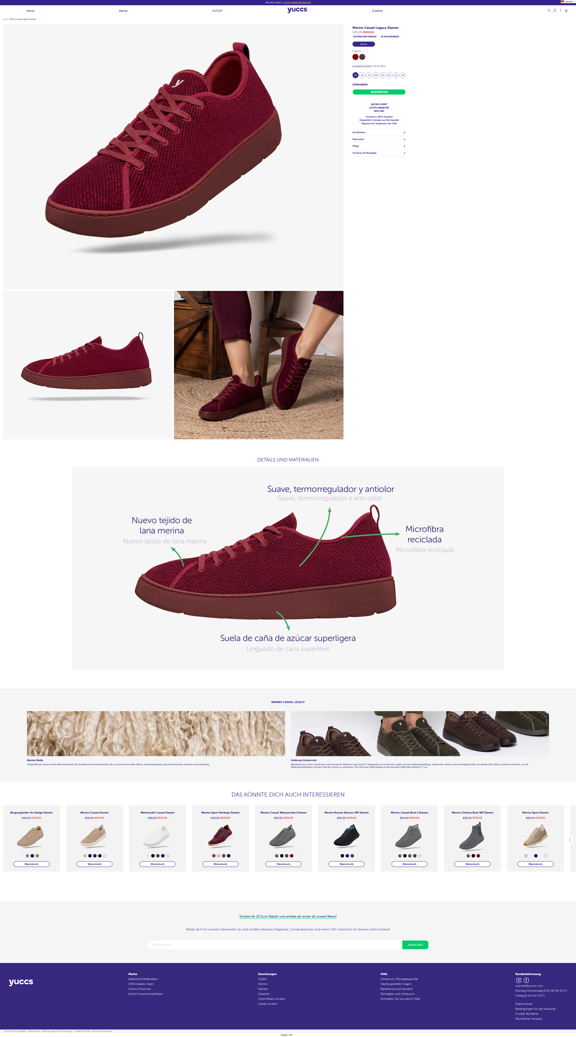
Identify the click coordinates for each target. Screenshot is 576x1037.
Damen (123, 10)
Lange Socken (267, 1003)
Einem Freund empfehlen (145, 994)
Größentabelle (360, 84)
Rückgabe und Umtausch (398, 994)
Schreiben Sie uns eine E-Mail (400, 999)
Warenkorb (31, 864)
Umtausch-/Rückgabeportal (399, 979)
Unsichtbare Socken (271, 999)
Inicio (5, 19)
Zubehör (377, 10)
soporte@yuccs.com (529, 985)
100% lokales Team (141, 984)
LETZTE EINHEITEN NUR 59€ (297, 2)
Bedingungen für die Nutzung (535, 1009)
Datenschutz (523, 1004)
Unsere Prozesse (139, 989)
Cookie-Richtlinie (526, 1014)
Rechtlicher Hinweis (528, 1018)
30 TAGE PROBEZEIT (390, 36)
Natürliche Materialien (143, 979)
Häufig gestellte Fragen (396, 984)
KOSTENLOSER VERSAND (364, 36)
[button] (568, 1)
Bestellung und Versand (396, 989)
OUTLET (217, 10)
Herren (30, 10)
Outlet (262, 979)
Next (104, 855)
